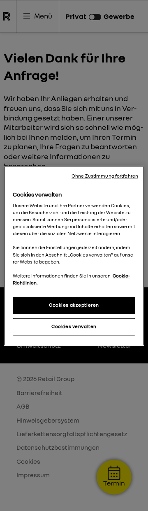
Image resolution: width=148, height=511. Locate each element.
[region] (74, 255)
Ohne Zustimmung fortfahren (105, 175)
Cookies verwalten (74, 326)
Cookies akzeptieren (74, 305)
